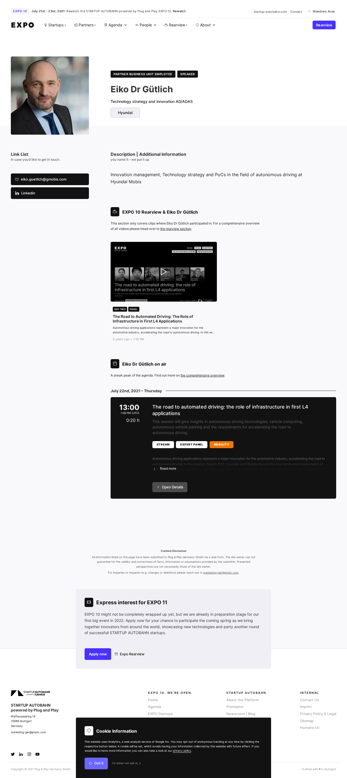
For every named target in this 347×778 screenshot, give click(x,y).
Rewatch (179, 11)
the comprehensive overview (202, 375)
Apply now (98, 654)
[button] (239, 460)
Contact (296, 11)
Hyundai (125, 112)
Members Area (324, 11)
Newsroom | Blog (240, 714)
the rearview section (175, 229)
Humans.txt (310, 728)
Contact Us (309, 700)
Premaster (235, 707)
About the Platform (242, 700)
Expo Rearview (132, 654)
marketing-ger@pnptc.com (221, 572)
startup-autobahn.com (270, 11)
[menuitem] (114, 25)
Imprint (306, 707)
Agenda (154, 707)
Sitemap (307, 721)
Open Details (172, 487)
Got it (99, 763)
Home (153, 700)
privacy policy (182, 750)
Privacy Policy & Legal (318, 714)
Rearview (324, 25)
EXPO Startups (160, 714)
